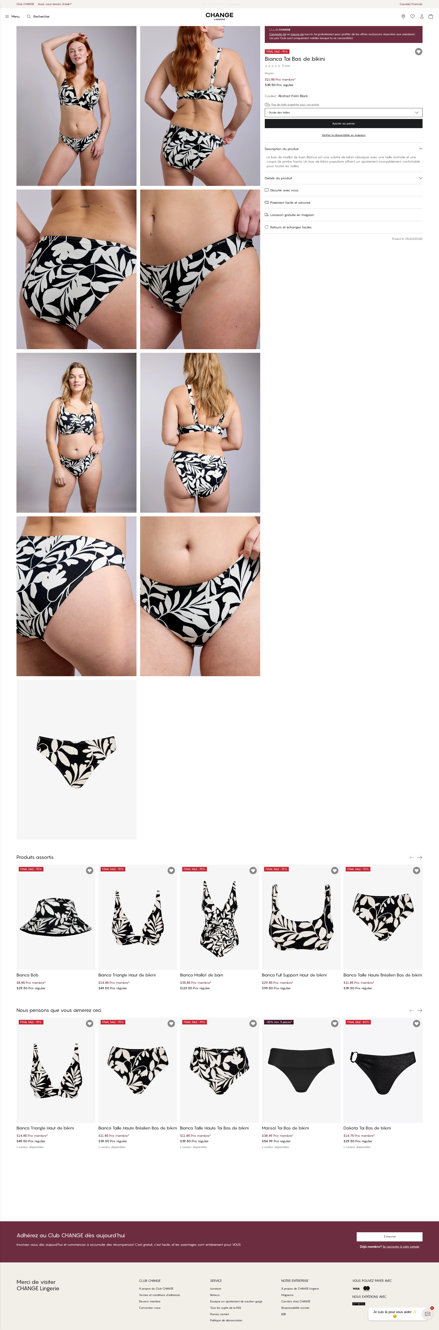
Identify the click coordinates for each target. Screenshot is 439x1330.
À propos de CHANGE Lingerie (300, 1288)
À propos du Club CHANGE (156, 1288)
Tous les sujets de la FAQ (225, 1307)
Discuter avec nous (284, 190)
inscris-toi (297, 34)
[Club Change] (412, 16)
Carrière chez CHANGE (295, 1301)
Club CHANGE (25, 4)
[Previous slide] (411, 857)
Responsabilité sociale (295, 1307)
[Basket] (430, 16)
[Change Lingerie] (219, 16)
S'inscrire (390, 1236)
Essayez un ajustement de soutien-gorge (236, 1301)
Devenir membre (150, 1301)
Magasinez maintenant (235, 4)
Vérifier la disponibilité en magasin (344, 135)
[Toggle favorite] (418, 51)
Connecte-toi (277, 34)
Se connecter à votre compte (401, 1246)
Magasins (287, 1295)
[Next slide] (420, 857)
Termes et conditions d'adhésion (159, 1295)
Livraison (215, 1288)
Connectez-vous (150, 1307)
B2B (283, 1314)
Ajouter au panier (343, 123)
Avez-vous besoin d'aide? (55, 4)
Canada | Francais (411, 4)
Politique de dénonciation (226, 1320)
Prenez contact (219, 1314)
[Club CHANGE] (421, 16)
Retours (215, 1295)
